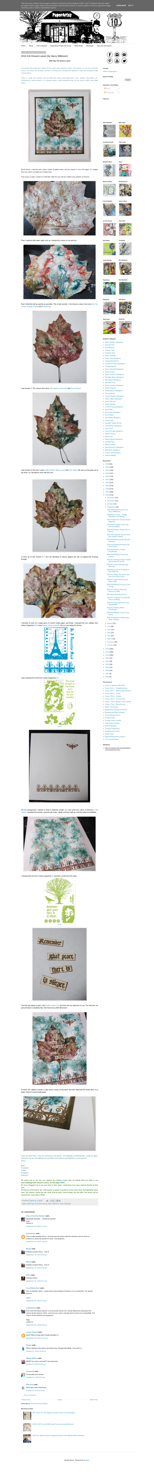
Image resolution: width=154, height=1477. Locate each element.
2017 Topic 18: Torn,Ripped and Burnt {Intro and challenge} (53, 1413)
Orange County (32, 306)
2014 (107, 652)
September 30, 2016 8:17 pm (36, 1281)
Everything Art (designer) (114, 391)
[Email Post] (47, 1200)
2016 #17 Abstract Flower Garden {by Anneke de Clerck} (119, 560)
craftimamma (31, 1308)
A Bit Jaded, (53, 388)
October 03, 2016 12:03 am (36, 1364)
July (109, 626)
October (110, 504)
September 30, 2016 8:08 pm (36, 1255)
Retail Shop (78, 46)
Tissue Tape (109, 734)
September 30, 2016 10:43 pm (37, 1338)
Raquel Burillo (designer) (114, 439)
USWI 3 (59, 674)
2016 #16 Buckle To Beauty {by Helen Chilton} (118, 618)
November (111, 501)
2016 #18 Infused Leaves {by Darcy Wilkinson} (117, 510)
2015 (107, 649)
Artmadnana (31, 1233)
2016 (107, 495)
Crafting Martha (110, 366)
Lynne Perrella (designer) (114, 431)
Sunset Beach (76, 388)
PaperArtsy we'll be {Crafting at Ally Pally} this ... (118, 570)
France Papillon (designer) (114, 396)
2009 (107, 667)
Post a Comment (30, 1395)
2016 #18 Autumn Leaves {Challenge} (116, 550)
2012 (107, 658)
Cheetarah (30, 1371)
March (109, 639)
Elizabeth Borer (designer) (114, 377)
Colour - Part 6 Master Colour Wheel (118, 701)
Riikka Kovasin (110, 444)
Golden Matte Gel (52, 1005)
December (111, 498)
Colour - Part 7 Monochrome (115, 704)
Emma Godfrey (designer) (114, 385)
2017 (107, 492)
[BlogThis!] (53, 1201)
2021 (107, 479)
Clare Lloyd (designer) (113, 358)
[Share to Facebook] (57, 1201)
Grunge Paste (110, 718)
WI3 (35, 625)
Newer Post (26, 1400)
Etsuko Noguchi (110, 388)
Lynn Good (109, 428)
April (109, 636)
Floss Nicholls (110, 393)
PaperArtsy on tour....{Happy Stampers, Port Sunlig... (117, 515)
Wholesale (89, 46)
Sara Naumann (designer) (114, 447)
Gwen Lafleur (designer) (113, 399)
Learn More (121, 5)
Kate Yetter (109, 409)
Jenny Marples (110, 404)
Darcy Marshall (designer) (114, 369)
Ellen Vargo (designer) (113, 380)
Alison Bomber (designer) (114, 342)
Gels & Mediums (111, 726)
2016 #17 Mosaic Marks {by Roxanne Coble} (117, 590)
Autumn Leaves (42, 1204)
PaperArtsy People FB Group (60, 46)
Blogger (86, 1460)
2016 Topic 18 (31, 1204)
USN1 (59, 924)
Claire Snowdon (110, 356)
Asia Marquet (109, 347)
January (110, 645)
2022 (107, 476)
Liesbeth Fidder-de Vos (113, 423)
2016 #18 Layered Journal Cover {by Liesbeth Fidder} (118, 535)
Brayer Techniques (111, 707)
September (111, 507)
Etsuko (29, 1345)
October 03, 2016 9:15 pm (35, 1390)
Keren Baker (109, 415)
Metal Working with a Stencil (115, 736)
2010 (107, 664)
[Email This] (51, 1201)
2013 (107, 655)
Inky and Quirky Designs (35, 1216)
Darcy (32, 68)
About (31, 46)
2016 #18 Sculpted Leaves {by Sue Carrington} (118, 525)
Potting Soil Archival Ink (50, 625)
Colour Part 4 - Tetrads (113, 696)
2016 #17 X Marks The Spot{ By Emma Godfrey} (118, 598)
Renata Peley (110, 442)
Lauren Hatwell (32, 1332)
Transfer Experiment (112, 728)
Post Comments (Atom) (39, 1403)
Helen (28, 1275)
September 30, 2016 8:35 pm (36, 1325)
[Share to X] (55, 1201)
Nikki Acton (109, 436)
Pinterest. (24, 1175)
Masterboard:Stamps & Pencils (116, 710)
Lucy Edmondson (33, 1288)
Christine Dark (110, 353)
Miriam (28, 1249)
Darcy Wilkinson (53, 1204)
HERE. (62, 1183)
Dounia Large (110, 372)
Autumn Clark (110, 350)
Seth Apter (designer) (112, 450)
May (109, 633)
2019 (107, 486)
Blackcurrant (61, 470)
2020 (107, 482)
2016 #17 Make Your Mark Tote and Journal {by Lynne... (118, 575)
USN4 (59, 726)
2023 (107, 473)
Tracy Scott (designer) (113, 453)
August (110, 623)
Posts (108, 88)
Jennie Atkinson (110, 401)
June (109, 629)
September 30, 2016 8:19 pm (36, 1301)
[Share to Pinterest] (60, 1201)
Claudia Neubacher (112, 361)
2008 (107, 670)
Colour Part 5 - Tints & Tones (115, 699)
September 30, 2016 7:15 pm (36, 1226)
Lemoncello (63, 388)
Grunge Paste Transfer (113, 720)
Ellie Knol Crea (110, 382)
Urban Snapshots (65, 1204)
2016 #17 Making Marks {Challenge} (115, 608)
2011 (107, 661)
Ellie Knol (29, 1384)
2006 (107, 677)
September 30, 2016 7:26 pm (36, 1241)
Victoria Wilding (110, 455)
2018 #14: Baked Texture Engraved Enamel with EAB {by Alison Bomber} (58, 1435)
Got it (130, 5)
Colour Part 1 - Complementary (116, 688)
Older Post (93, 1400)
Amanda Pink (109, 345)
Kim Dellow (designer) (113, 417)
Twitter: (23, 1170)
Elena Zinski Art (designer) (114, 374)
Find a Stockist (41, 46)
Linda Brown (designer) (113, 426)
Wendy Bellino (31, 1358)
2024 (107, 470)
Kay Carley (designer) (113, 412)
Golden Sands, (49, 470)
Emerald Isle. (47, 306)
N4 (57, 678)
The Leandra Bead (111, 739)
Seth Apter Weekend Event (116, 594)
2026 (107, 464)
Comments (110, 92)
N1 (52, 876)
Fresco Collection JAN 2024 (115, 685)
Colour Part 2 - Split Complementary (118, 691)
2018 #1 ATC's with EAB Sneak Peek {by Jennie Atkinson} (52, 1424)
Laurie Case (109, 420)
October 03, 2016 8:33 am (35, 1377)
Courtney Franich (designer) (115, 364)
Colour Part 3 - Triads (112, 693)
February (110, 642)
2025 (107, 467)
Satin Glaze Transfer (112, 723)
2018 (107, 489)
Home (23, 46)
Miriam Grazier (110, 434)
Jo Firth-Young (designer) (114, 407)
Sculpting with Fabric (112, 731)
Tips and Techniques (104, 46)
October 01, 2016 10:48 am (36, 1351)
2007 (107, 674)
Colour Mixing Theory (112, 715)
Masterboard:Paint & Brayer (115, 712)
